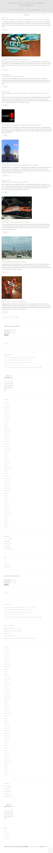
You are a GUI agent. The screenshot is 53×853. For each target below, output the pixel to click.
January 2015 (6, 505)
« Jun (5, 391)
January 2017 (6, 463)
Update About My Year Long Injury (12, 76)
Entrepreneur (35, 9)
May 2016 (6, 473)
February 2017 (7, 461)
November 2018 (7, 446)
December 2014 (7, 508)
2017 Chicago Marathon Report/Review (14, 262)
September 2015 (7, 490)
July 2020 (6, 434)
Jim (4, 628)
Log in (5, 560)
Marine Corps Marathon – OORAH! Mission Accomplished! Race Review (21, 638)
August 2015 (6, 493)
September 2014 (7, 513)
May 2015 (6, 498)
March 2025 (6, 409)
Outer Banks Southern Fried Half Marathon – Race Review (20, 165)
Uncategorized (7, 548)
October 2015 (7, 488)
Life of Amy (6, 635)
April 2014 (6, 525)
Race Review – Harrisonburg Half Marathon (15, 59)
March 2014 (6, 527)
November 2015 (7, 485)
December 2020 (7, 429)
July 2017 (6, 456)
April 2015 (6, 500)
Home (8, 9)
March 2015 (6, 503)
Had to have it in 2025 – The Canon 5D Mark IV (14, 365)
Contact (43, 9)
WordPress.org (7, 567)
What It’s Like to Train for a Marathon (14, 302)
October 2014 (7, 510)
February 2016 (7, 478)
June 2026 (6, 402)
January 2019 (6, 441)
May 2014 (6, 522)
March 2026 (6, 404)
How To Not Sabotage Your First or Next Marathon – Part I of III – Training (26, 19)
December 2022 (7, 419)
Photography (20, 9)
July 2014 (6, 517)
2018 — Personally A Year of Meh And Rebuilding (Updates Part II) (22, 125)
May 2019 (6, 439)
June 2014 (6, 520)
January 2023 (6, 417)
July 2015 (6, 495)
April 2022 (6, 422)
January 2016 (6, 481)
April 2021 (6, 424)
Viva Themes (46, 846)
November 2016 (7, 466)
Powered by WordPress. (34, 846)
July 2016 (6, 471)
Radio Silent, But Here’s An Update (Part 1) (15, 182)
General (5, 541)
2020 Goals (9, 633)
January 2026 (6, 407)
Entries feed (6, 562)
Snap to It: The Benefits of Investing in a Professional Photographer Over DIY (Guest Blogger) (23, 367)
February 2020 (7, 436)
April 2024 (6, 412)
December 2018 (7, 444)
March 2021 (6, 426)
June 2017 (6, 458)
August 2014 (6, 515)
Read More (5, 29)
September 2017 (7, 451)
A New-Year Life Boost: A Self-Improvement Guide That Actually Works (18, 362)
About (13, 9)
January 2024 (6, 414)
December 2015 (7, 483)
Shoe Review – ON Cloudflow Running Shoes (16, 222)
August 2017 (6, 454)
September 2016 (7, 468)
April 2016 (6, 476)
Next (17, 317)
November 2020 (7, 431)
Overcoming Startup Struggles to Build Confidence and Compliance (18, 360)
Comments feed (7, 565)
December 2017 (7, 449)
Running (28, 9)
